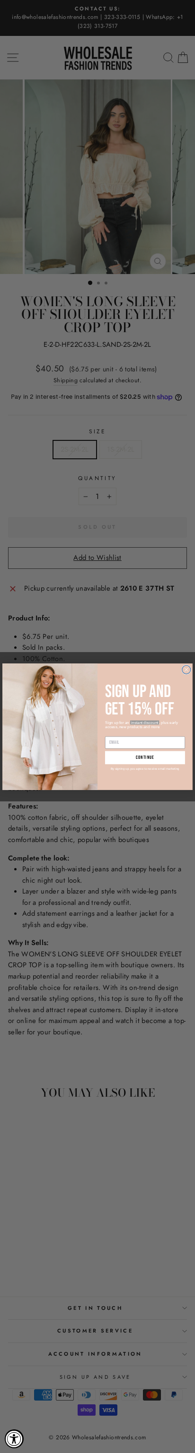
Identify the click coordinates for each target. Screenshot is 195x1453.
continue (145, 757)
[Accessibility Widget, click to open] (14, 1438)
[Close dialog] (186, 669)
